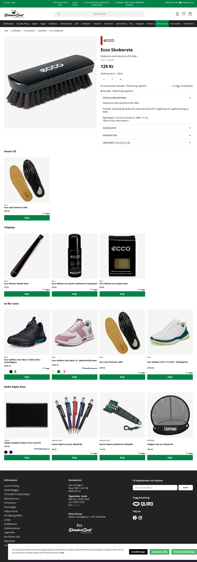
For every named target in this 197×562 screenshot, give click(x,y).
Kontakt (6, 2)
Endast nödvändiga (184, 551)
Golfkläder (86, 23)
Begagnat (140, 23)
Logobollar (9, 532)
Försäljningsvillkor (13, 515)
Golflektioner (10, 523)
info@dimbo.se (187, 2)
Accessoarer (29, 30)
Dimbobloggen (11, 490)
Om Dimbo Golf (12, 536)
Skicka (185, 488)
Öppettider (9, 540)
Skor (77, 23)
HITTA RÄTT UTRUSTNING (17, 494)
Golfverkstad (121, 23)
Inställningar (138, 551)
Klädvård (42, 30)
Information (110, 135)
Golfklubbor (8, 23)
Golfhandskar (66, 23)
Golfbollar (53, 23)
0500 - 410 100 (81, 488)
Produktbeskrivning (115, 97)
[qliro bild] (143, 505)
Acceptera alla (159, 551)
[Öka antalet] (120, 79)
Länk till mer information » (116, 120)
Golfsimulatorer (12, 528)
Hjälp (13, 2)
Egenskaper (109, 128)
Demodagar (10, 507)
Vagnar (35, 23)
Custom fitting (22, 23)
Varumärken (175, 23)
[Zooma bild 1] (50, 82)
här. (62, 552)
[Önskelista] (184, 14)
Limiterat (150, 23)
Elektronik (108, 23)
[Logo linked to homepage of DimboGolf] (14, 14)
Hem (6, 30)
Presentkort (188, 23)
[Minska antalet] (104, 79)
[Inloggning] (177, 14)
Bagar (43, 23)
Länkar (7, 519)
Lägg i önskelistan (183, 85)
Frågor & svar (11, 511)
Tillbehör (97, 23)
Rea (131, 23)
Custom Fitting (11, 485)
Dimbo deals (162, 23)
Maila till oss (74, 491)
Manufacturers (11, 498)
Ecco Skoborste (56, 30)
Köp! (27, 217)
